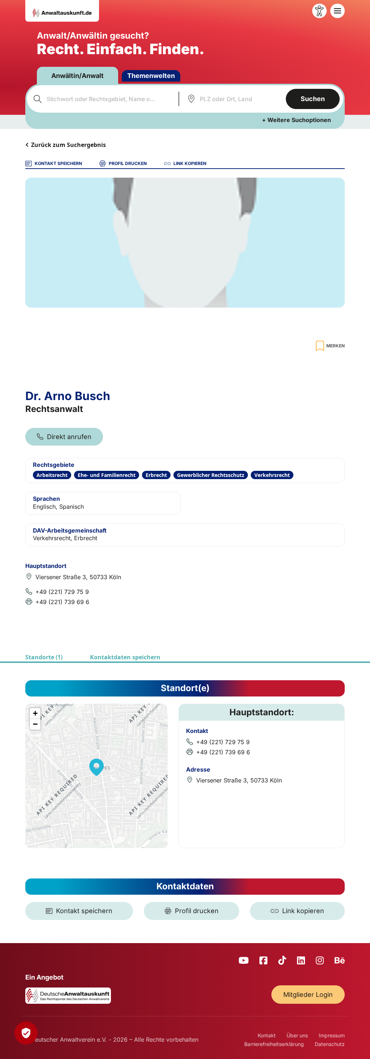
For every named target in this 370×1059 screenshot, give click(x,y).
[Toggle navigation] (337, 11)
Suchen (313, 99)
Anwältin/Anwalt (77, 75)
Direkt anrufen (69, 436)
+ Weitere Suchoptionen (296, 119)
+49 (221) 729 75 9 (62, 591)
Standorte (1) (44, 657)
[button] (96, 767)
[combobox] (102, 99)
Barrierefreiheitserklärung (274, 1044)
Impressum (332, 1035)
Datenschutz (330, 1044)
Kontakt (267, 1035)
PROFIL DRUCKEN (128, 163)
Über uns (297, 1035)
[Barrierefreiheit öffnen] (319, 11)
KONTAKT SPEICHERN (58, 163)
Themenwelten (151, 75)
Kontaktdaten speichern (125, 657)
